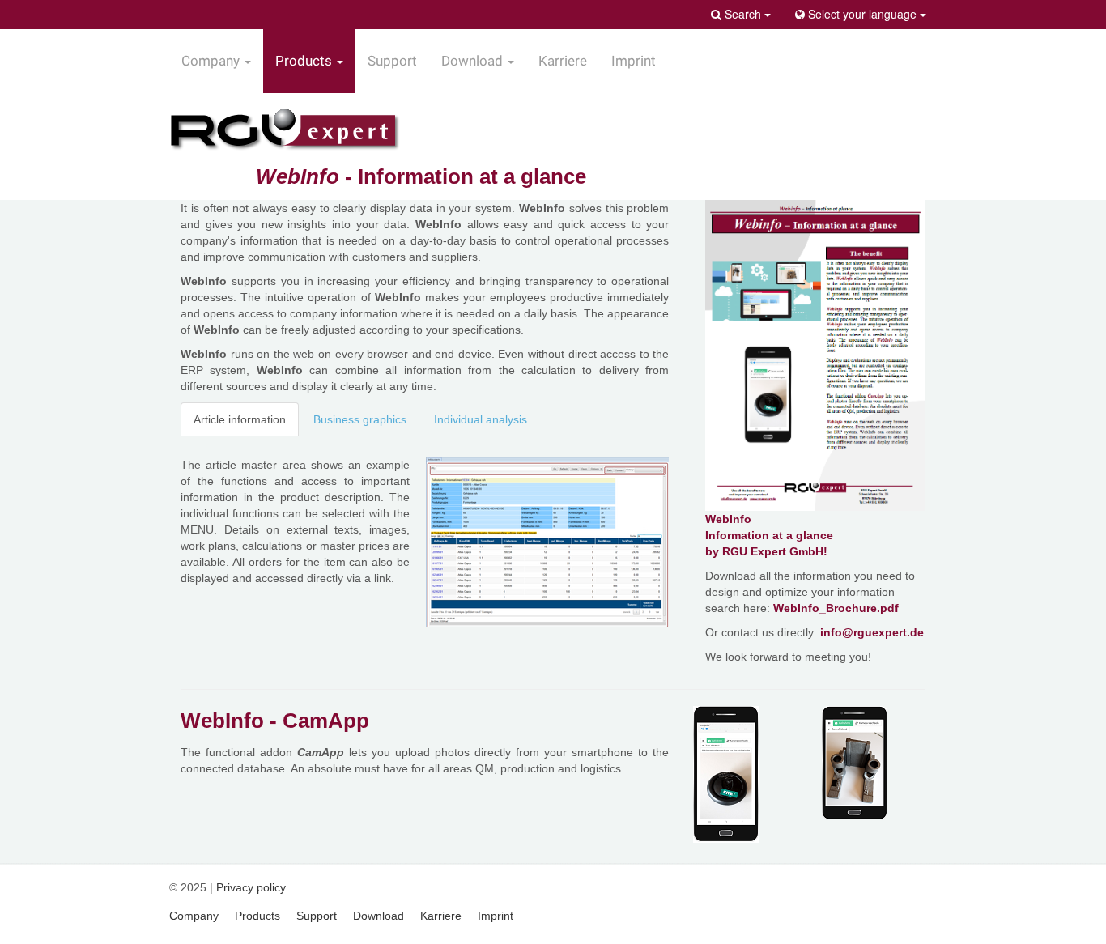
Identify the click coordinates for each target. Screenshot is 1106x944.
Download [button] (473, 61)
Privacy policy (251, 887)
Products (257, 915)
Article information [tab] (240, 419)
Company (194, 915)
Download (378, 915)
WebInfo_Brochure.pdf (836, 608)
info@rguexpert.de (872, 632)
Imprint (633, 61)
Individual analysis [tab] (480, 419)
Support (392, 61)
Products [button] (305, 61)
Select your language (862, 14)
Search (742, 14)
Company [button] (212, 61)
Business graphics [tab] (359, 419)
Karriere (562, 61)
